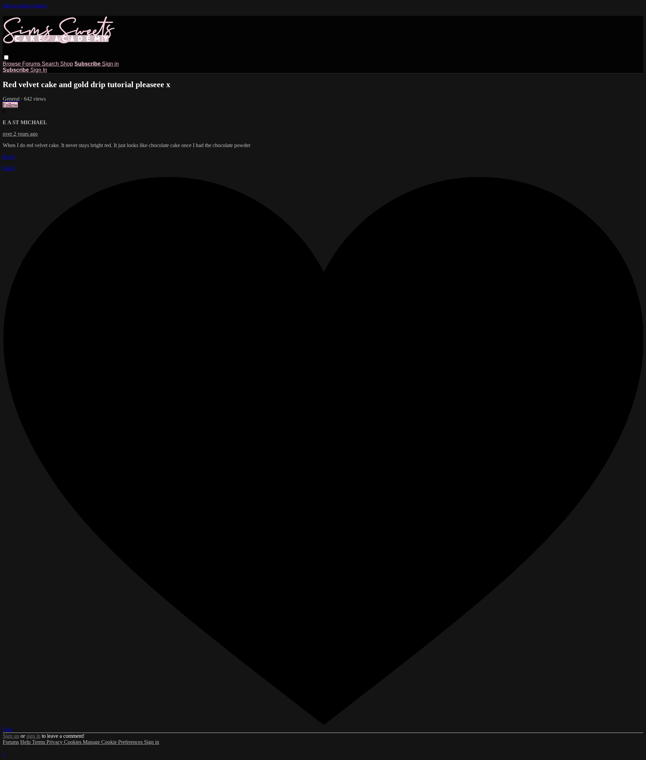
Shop (66, 64)
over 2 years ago (20, 134)
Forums (32, 64)
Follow (10, 105)
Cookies (73, 742)
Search (51, 64)
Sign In (38, 70)
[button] (6, 57)
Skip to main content (24, 5)
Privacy (55, 742)
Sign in (110, 64)
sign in (33, 736)
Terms (39, 742)
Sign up (11, 736)
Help (26, 742)
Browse (12, 64)
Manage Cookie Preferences (113, 742)
